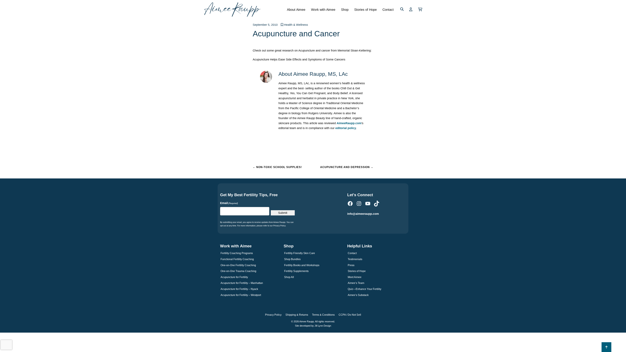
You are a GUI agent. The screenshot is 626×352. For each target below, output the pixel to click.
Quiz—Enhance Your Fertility (364, 289)
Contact (388, 9)
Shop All (289, 277)
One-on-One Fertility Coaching (238, 265)
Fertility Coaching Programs (237, 253)
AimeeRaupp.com (349, 123)
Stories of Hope (365, 9)
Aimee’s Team (356, 283)
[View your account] (411, 9)
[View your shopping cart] (420, 9)
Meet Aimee (354, 277)
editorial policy (345, 128)
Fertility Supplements (296, 271)
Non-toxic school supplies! (277, 167)
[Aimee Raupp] (233, 9)
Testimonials (355, 259)
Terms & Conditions (323, 314)
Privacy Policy (273, 314)
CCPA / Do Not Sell (350, 314)
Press (351, 265)
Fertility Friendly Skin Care (299, 253)
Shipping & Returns (296, 314)
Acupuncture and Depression (346, 167)
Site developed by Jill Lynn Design (313, 325)
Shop (345, 9)
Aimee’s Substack (358, 295)
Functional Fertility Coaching (237, 259)
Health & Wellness (296, 24)
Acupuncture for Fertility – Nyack (239, 289)
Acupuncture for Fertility (234, 277)
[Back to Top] (606, 347)
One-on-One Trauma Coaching (238, 271)
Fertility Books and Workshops (301, 265)
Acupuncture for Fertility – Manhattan (242, 283)
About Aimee (296, 9)
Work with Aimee (323, 9)
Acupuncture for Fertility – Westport (241, 295)
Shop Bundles (292, 259)
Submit (282, 212)
